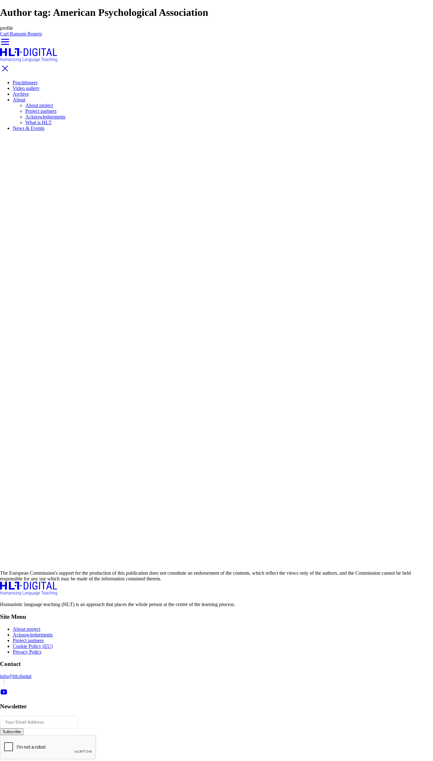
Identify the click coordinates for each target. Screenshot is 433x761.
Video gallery (26, 88)
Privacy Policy (27, 652)
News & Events (28, 128)
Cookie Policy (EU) (33, 646)
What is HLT (38, 122)
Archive (21, 94)
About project (39, 105)
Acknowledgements (45, 116)
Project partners (40, 111)
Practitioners (25, 82)
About (19, 99)
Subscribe (12, 731)
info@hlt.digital (15, 676)
